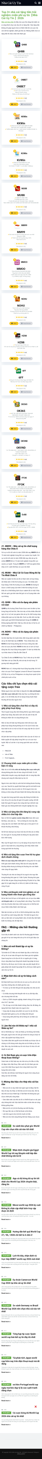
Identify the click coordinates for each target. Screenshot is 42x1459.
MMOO (24, 262)
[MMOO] (17, 264)
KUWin (24, 153)
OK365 (24, 404)
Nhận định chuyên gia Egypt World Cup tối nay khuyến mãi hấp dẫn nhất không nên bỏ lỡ (20, 1153)
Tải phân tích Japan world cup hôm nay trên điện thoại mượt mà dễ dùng (20, 1361)
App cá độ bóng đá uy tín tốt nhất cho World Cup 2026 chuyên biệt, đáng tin (20, 1181)
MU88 (24, 188)
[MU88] (17, 190)
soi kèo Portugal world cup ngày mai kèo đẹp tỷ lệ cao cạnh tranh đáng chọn (19, 1387)
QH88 (24, 44)
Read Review (27, 67)
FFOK (24, 478)
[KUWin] (17, 155)
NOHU (24, 299)
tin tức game (6, 1126)
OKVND (24, 441)
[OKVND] (16, 443)
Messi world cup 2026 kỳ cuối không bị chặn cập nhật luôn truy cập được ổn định (20, 1208)
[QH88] (17, 47)
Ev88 (24, 514)
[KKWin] (17, 119)
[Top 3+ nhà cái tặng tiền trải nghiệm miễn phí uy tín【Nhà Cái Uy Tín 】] (11, 2)
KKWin (24, 116)
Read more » (6, 1138)
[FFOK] (17, 480)
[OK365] (17, 406)
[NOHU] (17, 301)
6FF (24, 371)
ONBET (24, 80)
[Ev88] (18, 517)
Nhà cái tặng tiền (7, 22)
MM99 (24, 225)
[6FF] (18, 373)
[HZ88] (17, 338)
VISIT (15, 67)
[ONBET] (17, 82)
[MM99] (17, 227)
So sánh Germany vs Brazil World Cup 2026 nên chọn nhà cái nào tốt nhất (20, 1308)
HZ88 (24, 336)
